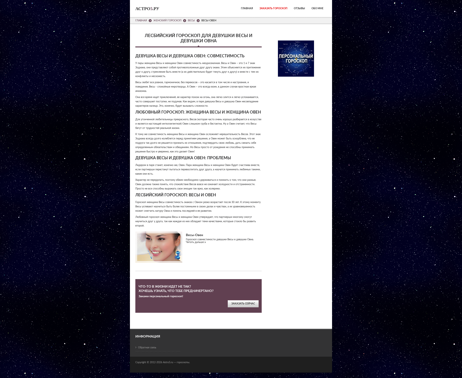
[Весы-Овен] (158, 247)
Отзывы (299, 8)
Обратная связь (147, 347)
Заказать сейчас (243, 303)
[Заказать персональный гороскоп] (296, 56)
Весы (191, 20)
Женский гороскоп (167, 20)
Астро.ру (147, 8)
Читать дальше (195, 242)
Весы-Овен (194, 235)
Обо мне (317, 8)
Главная (247, 8)
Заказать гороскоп (273, 8)
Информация (147, 336)
